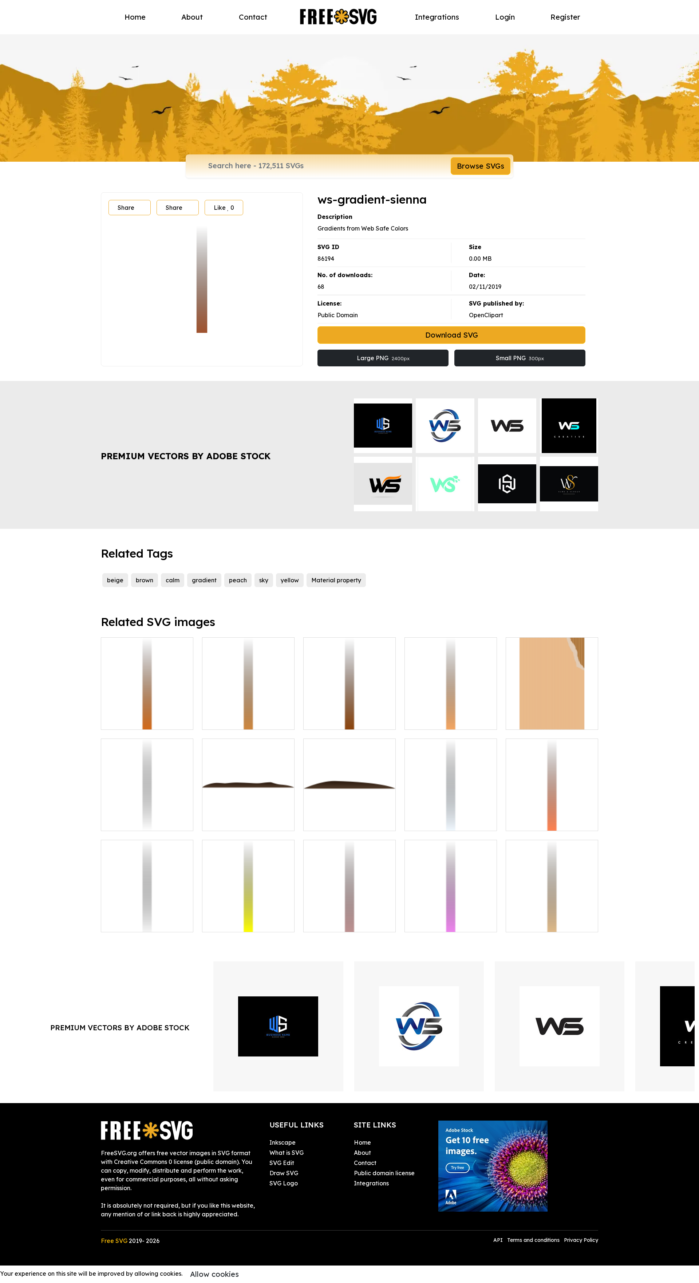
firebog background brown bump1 (248, 816)
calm (172, 580)
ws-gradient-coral (539, 820)
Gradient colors (434, 820)
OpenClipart (486, 315)
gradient (204, 580)
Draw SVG (283, 1173)
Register (565, 16)
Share (126, 207)
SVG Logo (283, 1183)
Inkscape (282, 1142)
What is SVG (286, 1152)
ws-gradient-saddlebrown (348, 719)
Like (224, 207)
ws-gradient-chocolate (141, 719)
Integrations (437, 16)
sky (263, 580)
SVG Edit (281, 1162)
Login (505, 16)
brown (144, 580)
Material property (336, 580)
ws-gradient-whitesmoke (144, 922)
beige (115, 580)
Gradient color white (137, 820)
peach (238, 580)
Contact (253, 16)
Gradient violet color (441, 922)
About (192, 16)
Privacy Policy (581, 1240)
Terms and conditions (533, 1240)
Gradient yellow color (240, 922)
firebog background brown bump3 (350, 816)
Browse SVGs (480, 165)
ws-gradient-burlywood (547, 922)
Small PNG (520, 358)
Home (135, 16)
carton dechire (534, 719)
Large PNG (383, 358)
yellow (290, 580)
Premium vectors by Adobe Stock (185, 455)
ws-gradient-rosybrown (344, 922)
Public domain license (384, 1173)
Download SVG (451, 334)
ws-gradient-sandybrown (448, 719)
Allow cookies (214, 1274)
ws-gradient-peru (235, 719)
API (498, 1240)
